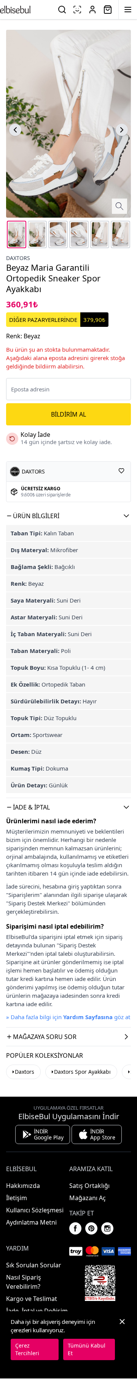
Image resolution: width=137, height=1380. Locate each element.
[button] (68, 516)
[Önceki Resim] (15, 130)
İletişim (16, 1198)
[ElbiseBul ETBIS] (100, 1283)
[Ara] (62, 9)
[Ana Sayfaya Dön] (15, 9)
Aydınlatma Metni (31, 1222)
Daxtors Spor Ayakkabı (82, 1071)
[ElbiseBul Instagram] (107, 1228)
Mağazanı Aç (87, 1198)
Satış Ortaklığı (89, 1185)
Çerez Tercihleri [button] (27, 1349)
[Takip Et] (121, 471)
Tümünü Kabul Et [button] (86, 1349)
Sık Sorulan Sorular (33, 1265)
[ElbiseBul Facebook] (75, 1228)
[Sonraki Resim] (122, 130)
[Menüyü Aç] (128, 9)
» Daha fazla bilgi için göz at (68, 1017)
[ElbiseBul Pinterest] (91, 1228)
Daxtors (18, 258)
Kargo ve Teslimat (31, 1298)
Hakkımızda (23, 1185)
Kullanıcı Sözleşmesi (35, 1210)
